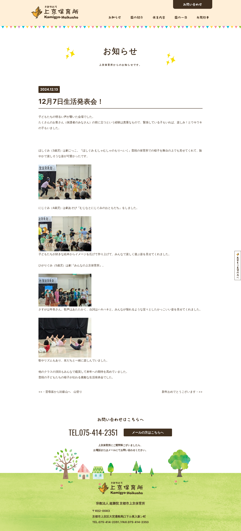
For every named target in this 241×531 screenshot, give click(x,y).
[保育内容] (158, 17)
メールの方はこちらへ (148, 432)
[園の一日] (180, 17)
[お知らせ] (114, 17)
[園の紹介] (136, 17)
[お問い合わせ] (192, 4)
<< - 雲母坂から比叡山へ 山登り (60, 391)
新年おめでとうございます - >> (182, 391)
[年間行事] (202, 17)
